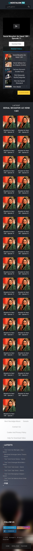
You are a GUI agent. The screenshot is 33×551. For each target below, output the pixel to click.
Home (7, 546)
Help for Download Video (16, 438)
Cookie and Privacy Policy (16, 432)
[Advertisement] (16, 504)
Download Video (16, 44)
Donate (26, 421)
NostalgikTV (12, 538)
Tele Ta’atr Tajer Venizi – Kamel (14, 471)
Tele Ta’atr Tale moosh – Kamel (14, 467)
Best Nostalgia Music (13, 421)
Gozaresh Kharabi (24, 93)
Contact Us (16, 427)
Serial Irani (15, 546)
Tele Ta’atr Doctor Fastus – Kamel (14, 459)
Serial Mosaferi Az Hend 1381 (16, 110)
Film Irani (24, 546)
